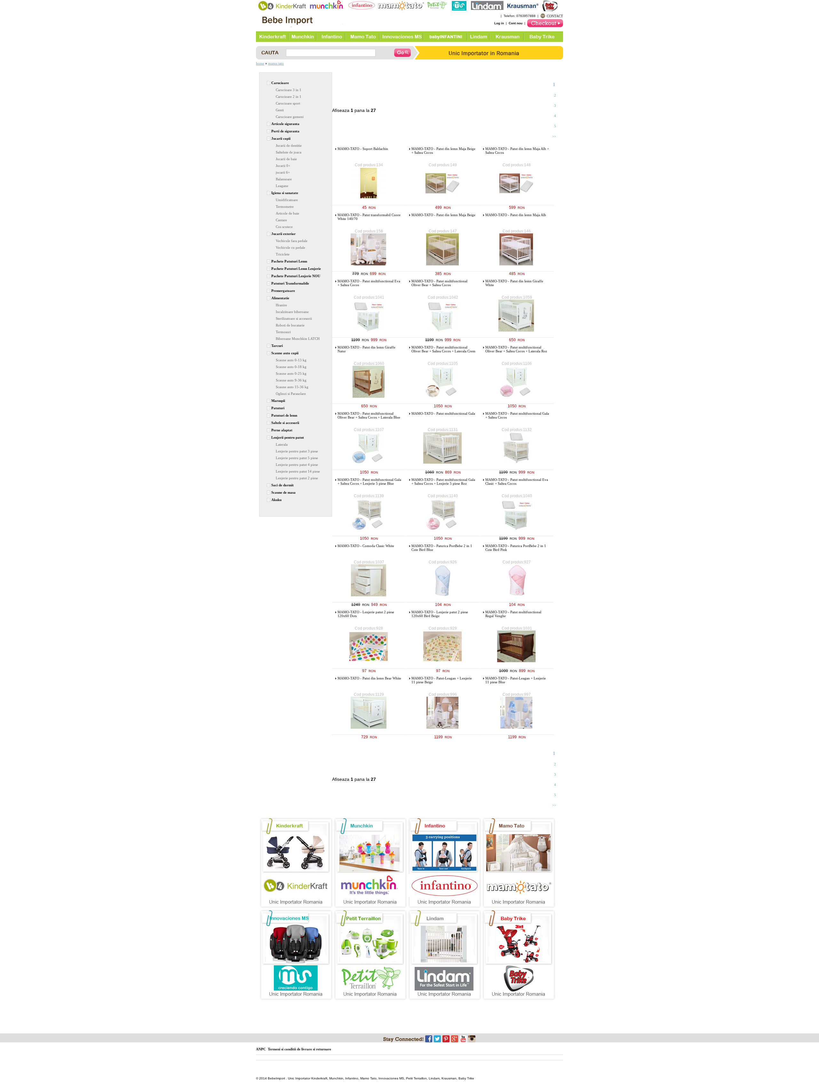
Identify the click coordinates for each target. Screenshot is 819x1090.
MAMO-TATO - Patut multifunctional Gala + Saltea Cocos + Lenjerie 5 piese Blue (369, 481)
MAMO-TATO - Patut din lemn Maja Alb (515, 215)
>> (554, 136)
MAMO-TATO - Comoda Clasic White (366, 546)
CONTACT (555, 16)
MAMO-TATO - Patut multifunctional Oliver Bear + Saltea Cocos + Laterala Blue (369, 415)
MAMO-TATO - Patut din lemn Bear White (369, 678)
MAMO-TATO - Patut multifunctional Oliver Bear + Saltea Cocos (439, 283)
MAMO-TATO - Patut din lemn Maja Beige (443, 215)
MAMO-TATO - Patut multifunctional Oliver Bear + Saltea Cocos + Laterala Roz (516, 349)
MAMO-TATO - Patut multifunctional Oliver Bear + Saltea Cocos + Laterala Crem (443, 349)
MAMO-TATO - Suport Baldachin (363, 149)
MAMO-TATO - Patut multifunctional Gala (443, 413)
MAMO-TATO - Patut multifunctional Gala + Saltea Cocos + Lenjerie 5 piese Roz (443, 481)
